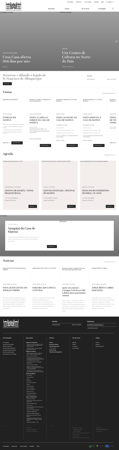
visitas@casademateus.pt (95, 325)
